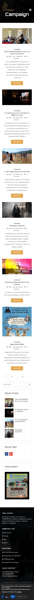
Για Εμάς (6, 536)
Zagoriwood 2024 (17, 344)
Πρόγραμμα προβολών (17, 226)
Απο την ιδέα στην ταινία (11, 552)
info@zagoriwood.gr (11, 576)
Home (5, 542)
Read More (17, 83)
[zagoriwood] (8, 7)
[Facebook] (6, 453)
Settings (20, 596)
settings (19, 592)
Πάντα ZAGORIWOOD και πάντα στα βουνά (21, 400)
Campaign (17, 49)
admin (10, 56)
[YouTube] (11, 454)
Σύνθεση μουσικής (9, 559)
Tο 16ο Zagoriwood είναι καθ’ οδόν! (17, 171)
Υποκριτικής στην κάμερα (11, 562)
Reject (12, 596)
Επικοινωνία (7, 532)
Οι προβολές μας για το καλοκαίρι (21, 410)
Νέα (5, 539)
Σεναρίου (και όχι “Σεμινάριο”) (12, 555)
